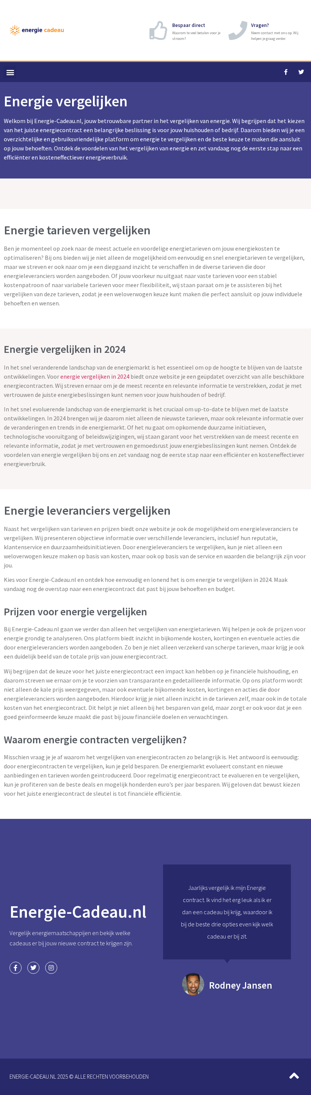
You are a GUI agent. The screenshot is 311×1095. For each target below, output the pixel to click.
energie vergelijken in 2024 (94, 376)
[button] (10, 72)
